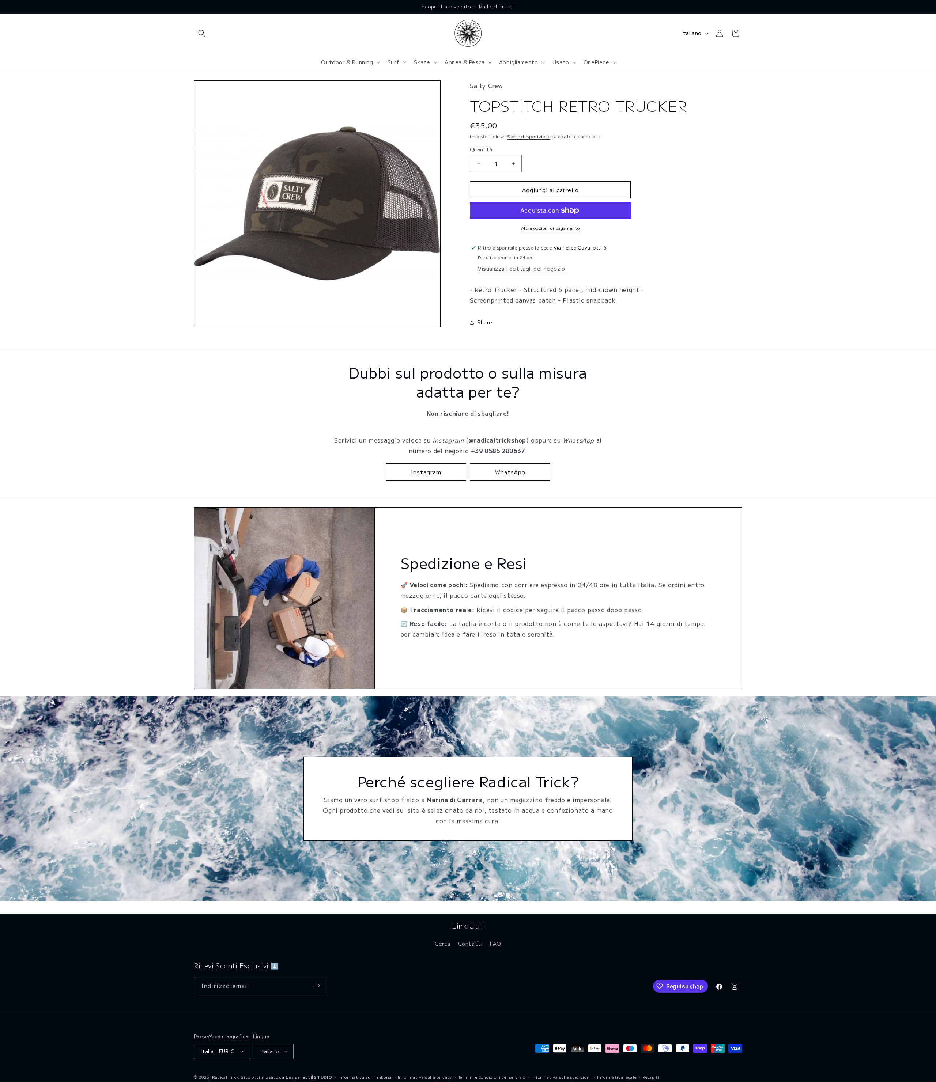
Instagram (426, 472)
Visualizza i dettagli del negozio (521, 268)
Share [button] (484, 322)
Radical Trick (225, 1077)
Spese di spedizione (528, 136)
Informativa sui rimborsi (365, 1076)
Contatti (470, 944)
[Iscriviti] (317, 985)
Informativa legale (617, 1076)
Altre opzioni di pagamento (550, 228)
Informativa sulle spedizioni (561, 1076)
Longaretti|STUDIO (309, 1077)
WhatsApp (510, 472)
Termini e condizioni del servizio (491, 1076)
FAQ (495, 944)
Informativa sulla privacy (425, 1076)
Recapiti (651, 1076)
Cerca (442, 944)
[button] (202, 33)
